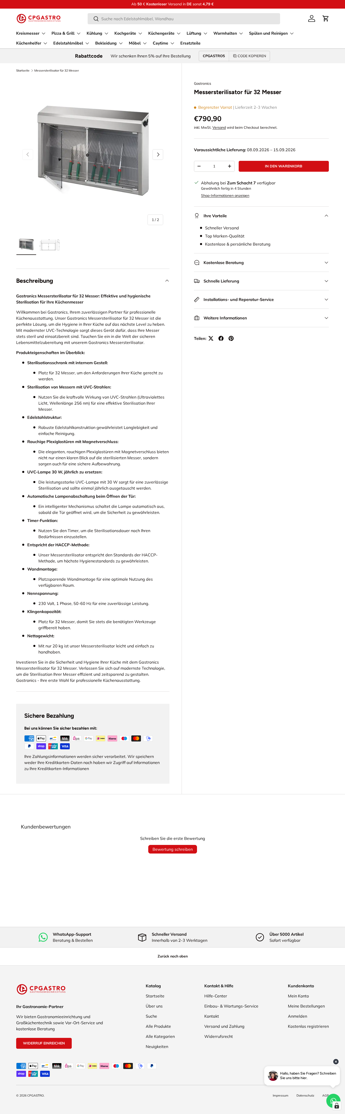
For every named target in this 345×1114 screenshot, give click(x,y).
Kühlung (94, 33)
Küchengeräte (161, 33)
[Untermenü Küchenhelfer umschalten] (45, 43)
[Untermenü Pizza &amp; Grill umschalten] (79, 33)
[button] (325, 18)
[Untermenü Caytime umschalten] (172, 43)
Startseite (23, 70)
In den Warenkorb (283, 166)
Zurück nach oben (173, 956)
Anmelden (297, 1016)
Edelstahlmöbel (68, 43)
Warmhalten (225, 33)
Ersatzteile (190, 43)
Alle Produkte (158, 1026)
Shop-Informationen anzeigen (225, 195)
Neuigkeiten (157, 1046)
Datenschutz (305, 1095)
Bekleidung (106, 43)
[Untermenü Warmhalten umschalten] (241, 33)
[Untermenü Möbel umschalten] (145, 43)
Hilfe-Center (215, 995)
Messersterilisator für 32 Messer (56, 70)
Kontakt (211, 1016)
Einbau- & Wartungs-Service (231, 1006)
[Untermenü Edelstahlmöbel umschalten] (87, 43)
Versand (219, 127)
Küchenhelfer (28, 43)
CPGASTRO (35, 1095)
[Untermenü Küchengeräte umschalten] (179, 33)
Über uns (154, 1006)
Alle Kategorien (160, 1036)
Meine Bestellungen (306, 1006)
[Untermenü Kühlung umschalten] (106, 33)
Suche (151, 1016)
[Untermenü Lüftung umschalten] (205, 33)
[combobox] (184, 18)
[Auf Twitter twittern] (211, 338)
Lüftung (194, 33)
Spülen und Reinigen (268, 33)
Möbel (135, 43)
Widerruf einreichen (44, 1043)
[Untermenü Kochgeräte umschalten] (140, 33)
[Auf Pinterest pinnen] (231, 338)
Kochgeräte (125, 33)
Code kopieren (252, 56)
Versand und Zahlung (224, 1026)
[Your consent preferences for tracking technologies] (336, 1105)
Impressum (280, 1095)
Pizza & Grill (63, 33)
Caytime (160, 43)
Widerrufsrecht (218, 1036)
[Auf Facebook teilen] (221, 338)
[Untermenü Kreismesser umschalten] (43, 33)
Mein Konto (298, 995)
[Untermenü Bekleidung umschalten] (121, 43)
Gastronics (202, 83)
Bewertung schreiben (173, 849)
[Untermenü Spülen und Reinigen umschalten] (292, 33)
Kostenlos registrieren (308, 1026)
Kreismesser (27, 33)
